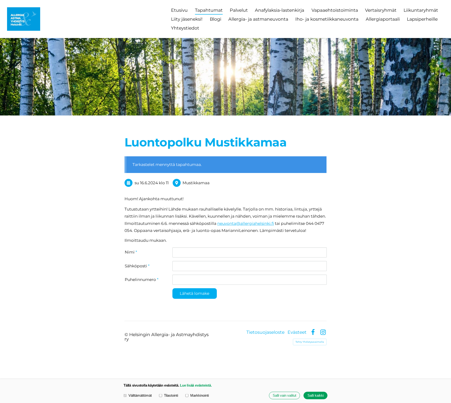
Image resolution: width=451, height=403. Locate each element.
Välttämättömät (140, 395)
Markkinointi (199, 395)
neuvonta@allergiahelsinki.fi (245, 223)
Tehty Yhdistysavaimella (309, 341)
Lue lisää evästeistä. (196, 385)
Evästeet (297, 332)
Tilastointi (171, 395)
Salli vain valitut (284, 395)
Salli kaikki (315, 395)
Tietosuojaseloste (265, 332)
